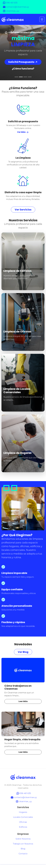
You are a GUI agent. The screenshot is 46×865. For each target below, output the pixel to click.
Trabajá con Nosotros (23, 844)
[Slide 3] (25, 76)
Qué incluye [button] (9, 287)
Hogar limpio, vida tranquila (22, 739)
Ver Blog (23, 652)
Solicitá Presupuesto (21, 62)
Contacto (23, 853)
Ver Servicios (23, 209)
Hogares (23, 812)
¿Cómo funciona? (23, 68)
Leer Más (23, 701)
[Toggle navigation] (42, 19)
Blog (23, 848)
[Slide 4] (30, 76)
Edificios (23, 827)
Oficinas (23, 822)
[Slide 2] (21, 76)
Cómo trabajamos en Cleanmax (18, 687)
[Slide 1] (16, 76)
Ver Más (21, 132)
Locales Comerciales (23, 817)
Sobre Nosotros (23, 839)
